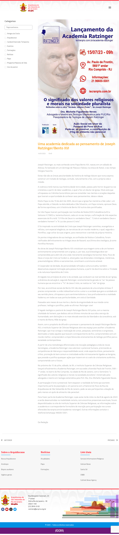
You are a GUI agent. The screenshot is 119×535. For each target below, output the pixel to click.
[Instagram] (11, 509)
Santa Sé (83, 469)
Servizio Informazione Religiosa (92, 458)
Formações (45, 469)
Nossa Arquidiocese (8, 458)
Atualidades (45, 458)
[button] (110, 7)
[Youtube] (6, 509)
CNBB (82, 474)
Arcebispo (4, 464)
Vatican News (85, 464)
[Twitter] (15, 509)
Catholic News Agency (88, 480)
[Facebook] (2, 509)
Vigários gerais (6, 474)
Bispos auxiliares (7, 469)
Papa (42, 464)
